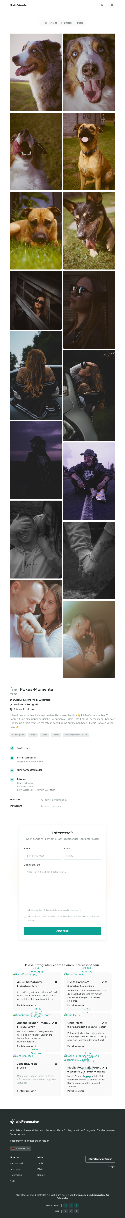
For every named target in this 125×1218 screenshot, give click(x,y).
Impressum (15, 1169)
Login (111, 1166)
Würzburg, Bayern (29, 986)
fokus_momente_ (53, 806)
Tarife (40, 1163)
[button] (102, 5)
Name (67, 849)
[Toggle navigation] (112, 5)
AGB (12, 1181)
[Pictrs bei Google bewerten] (65, 1211)
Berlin (23, 1068)
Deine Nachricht (32, 865)
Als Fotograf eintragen (100, 1159)
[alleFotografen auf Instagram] (71, 1205)
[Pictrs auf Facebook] (76, 1211)
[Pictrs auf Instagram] (71, 1211)
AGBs (45, 910)
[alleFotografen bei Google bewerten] (65, 1205)
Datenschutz (16, 1175)
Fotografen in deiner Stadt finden (29, 1141)
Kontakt (41, 1175)
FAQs (40, 1169)
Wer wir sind (16, 1163)
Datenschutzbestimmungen (65, 910)
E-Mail (27, 849)
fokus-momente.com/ (56, 800)
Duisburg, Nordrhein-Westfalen (32, 700)
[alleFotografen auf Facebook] (76, 1205)
